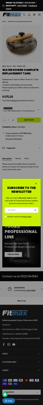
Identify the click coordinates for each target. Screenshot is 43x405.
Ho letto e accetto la (19, 217)
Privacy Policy (27, 217)
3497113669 (22, 5)
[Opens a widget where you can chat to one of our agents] (8, 401)
